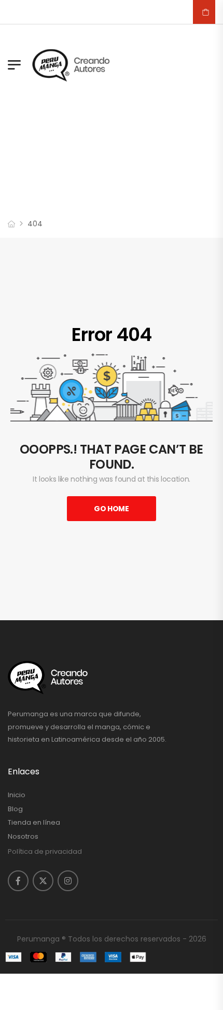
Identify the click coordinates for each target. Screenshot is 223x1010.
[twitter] (43, 880)
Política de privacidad (45, 851)
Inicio (16, 795)
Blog (15, 809)
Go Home (111, 508)
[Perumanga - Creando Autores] (71, 65)
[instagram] (68, 880)
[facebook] (18, 880)
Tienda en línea (34, 822)
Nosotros (23, 836)
